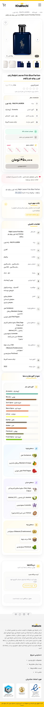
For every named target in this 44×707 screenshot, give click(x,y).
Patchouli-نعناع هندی (10, 354)
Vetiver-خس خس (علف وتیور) (15, 338)
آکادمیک (15, 287)
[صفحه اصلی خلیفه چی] (22, 5)
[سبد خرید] (4, 5)
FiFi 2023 (18, 193)
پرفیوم (6, 257)
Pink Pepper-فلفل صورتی (12, 317)
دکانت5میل (7, 264)
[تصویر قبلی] (6, 39)
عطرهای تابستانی (9, 299)
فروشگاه (34, 12)
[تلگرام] (28, 614)
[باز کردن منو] (40, 5)
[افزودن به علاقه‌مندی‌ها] (6, 22)
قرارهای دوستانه (9, 291)
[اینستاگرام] (24, 614)
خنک (5, 273)
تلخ (9, 273)
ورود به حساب (28, 586)
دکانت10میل (14, 267)
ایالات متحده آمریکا (9, 359)
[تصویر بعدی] (37, 39)
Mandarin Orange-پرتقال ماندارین (15, 312)
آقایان (5, 250)
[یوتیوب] (16, 614)
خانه (41, 12)
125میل (6, 267)
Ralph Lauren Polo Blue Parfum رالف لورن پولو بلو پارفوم (15, 234)
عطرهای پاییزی (8, 302)
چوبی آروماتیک (8, 280)
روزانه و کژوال (8, 287)
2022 (5, 367)
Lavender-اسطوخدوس (11, 334)
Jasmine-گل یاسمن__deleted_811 (16, 329)
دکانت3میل (15, 264)
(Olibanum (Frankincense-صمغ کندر (14, 349)
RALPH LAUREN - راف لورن (21, 12)
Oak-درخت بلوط (9, 345)
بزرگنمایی (10, 56)
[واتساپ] (20, 614)
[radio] (37, 88)
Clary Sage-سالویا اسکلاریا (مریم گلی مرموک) (13, 324)
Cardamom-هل (8, 308)
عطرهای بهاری (8, 296)
